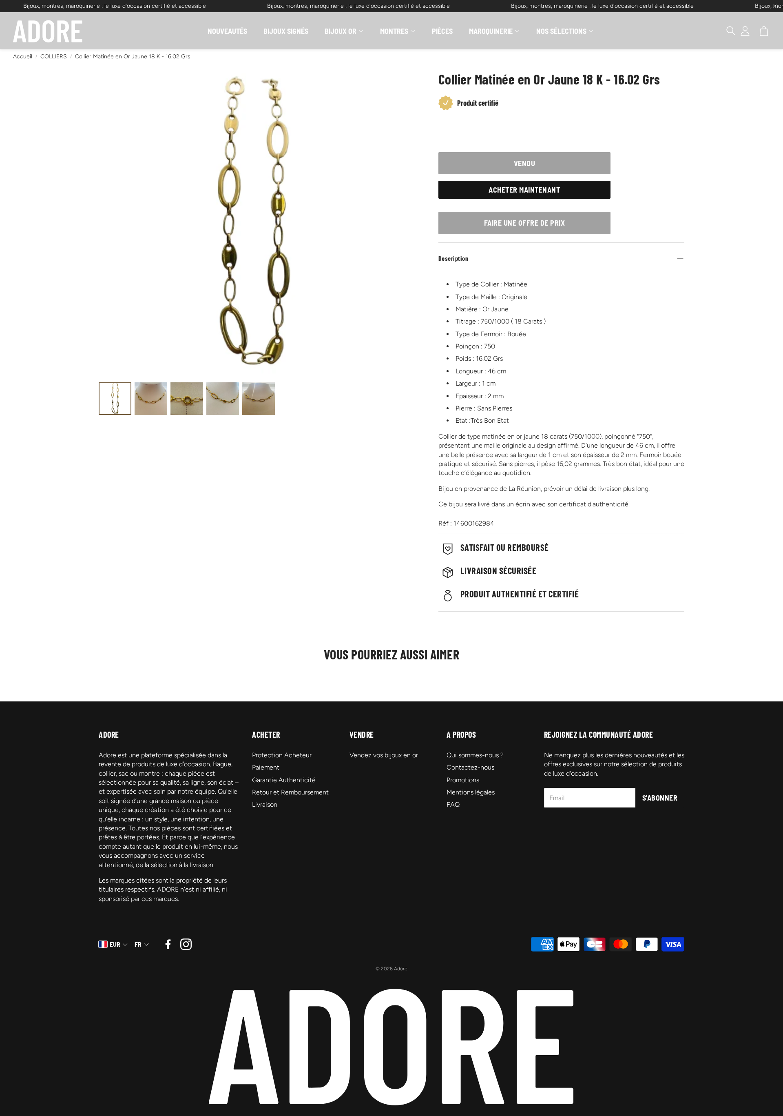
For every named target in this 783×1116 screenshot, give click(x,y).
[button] (726, 31)
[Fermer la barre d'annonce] (775, 6)
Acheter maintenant (524, 189)
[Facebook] (168, 944)
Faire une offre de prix (524, 222)
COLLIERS (53, 56)
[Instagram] (186, 944)
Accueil (22, 56)
